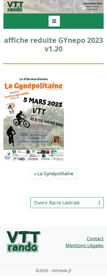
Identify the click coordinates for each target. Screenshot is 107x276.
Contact (95, 238)
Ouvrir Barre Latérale (57, 203)
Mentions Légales (85, 245)
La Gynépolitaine (55, 173)
